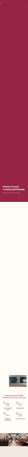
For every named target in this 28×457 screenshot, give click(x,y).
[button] (27, 1)
